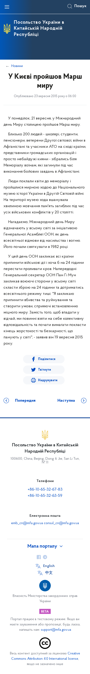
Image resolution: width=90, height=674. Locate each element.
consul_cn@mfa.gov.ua (61, 523)
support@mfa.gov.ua (56, 630)
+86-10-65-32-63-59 (45, 496)
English (49, 566)
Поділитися (46, 359)
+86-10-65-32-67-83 (45, 490)
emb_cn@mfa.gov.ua (27, 523)
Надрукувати (47, 380)
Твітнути (44, 370)
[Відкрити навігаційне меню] (7, 7)
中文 (49, 573)
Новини (17, 66)
